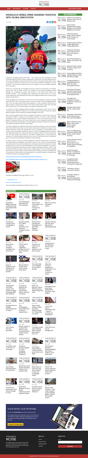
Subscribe (70, 446)
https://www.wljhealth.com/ (13, 182)
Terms (40, 439)
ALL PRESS (25, 8)
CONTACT (33, 8)
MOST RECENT (16, 8)
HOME (8, 8)
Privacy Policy (42, 441)
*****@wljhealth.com (11, 179)
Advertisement (42, 444)
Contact (40, 446)
